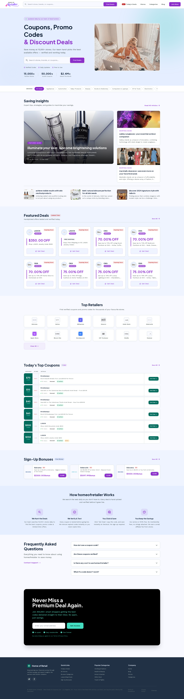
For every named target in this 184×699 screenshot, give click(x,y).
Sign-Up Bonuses (66, 680)
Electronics (148, 89)
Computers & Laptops (120, 89)
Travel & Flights (99, 680)
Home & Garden (100, 674)
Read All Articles (152, 105)
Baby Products (76, 89)
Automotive (62, 89)
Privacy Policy (144, 690)
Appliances (50, 89)
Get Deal (40, 251)
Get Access (75, 626)
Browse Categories (67, 674)
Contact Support (32, 563)
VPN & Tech (98, 677)
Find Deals (110, 4)
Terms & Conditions (131, 690)
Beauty (87, 89)
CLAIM (62, 475)
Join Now (174, 4)
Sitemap (154, 690)
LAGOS (43, 423)
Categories (153, 4)
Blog (163, 4)
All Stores (64, 671)
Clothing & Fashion (100, 669)
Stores (143, 4)
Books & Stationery (101, 89)
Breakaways (45, 376)
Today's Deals (129, 4)
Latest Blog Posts (66, 677)
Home (130, 669)
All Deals (39, 89)
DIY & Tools (136, 89)
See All (156, 219)
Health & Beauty (100, 671)
